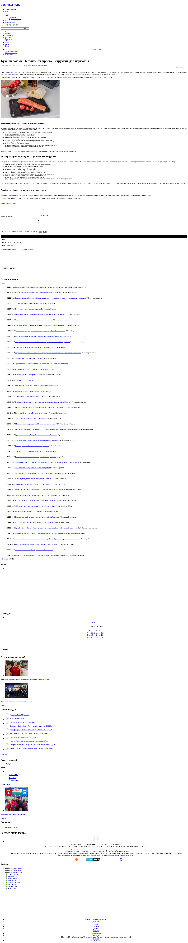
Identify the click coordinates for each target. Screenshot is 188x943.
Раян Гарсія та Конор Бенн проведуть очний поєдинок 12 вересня (37, 544)
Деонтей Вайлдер (14, 882)
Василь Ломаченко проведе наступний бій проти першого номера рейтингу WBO (42, 336)
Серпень (92, 622)
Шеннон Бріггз (13, 884)
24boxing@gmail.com (100, 919)
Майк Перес (12, 888)
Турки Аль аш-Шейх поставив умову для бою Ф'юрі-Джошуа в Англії (37, 500)
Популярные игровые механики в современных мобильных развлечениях (40, 407)
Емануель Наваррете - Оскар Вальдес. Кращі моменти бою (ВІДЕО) (32, 745)
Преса (7, 46)
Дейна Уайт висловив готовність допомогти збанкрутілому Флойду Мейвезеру (41, 555)
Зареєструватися (10, 9)
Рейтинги (96, 932)
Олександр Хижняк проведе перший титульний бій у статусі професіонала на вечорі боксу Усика (47, 325)
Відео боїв (8, 37)
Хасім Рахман (12, 876)
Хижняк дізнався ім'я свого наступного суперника (32, 446)
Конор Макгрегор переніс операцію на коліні (29, 369)
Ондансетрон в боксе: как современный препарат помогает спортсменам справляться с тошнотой (48, 353)
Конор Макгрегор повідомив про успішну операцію (32, 347)
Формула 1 (9, 827)
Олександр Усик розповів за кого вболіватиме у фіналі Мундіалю (37, 440)
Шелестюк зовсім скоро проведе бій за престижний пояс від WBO (37, 424)
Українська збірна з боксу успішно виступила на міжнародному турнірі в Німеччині (43, 402)
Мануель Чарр (17, 872)
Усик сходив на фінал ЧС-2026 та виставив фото (31, 418)
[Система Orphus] (30, 232)
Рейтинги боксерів (11, 53)
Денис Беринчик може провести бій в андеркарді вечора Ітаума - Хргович (40, 489)
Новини (7, 34)
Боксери (96, 930)
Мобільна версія (10, 22)
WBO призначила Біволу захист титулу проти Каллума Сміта (34, 506)
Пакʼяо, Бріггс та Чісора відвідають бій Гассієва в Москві (33, 495)
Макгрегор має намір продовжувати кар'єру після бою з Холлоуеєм (36, 517)
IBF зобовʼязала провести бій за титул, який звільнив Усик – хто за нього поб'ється (42, 533)
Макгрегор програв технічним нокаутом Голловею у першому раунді (38, 457)
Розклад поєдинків (96, 49)
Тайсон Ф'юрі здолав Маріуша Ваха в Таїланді (30, 396)
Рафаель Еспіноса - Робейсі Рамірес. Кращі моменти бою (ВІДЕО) (32, 748)
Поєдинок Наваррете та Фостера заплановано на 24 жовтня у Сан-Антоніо (40, 314)
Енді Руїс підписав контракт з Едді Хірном (28, 511)
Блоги (7, 44)
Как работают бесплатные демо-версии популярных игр (34, 320)
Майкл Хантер (13, 874)
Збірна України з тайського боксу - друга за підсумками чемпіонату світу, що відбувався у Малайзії (47, 528)
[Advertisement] (94, 590)
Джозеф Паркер (13, 886)
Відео (96, 925)
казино (13, 774)
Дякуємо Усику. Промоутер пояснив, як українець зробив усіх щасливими (40, 331)
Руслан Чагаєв (17, 868)
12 (92, 633)
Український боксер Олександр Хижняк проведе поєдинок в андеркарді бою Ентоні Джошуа (46, 462)
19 (92, 635)
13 (94, 633)
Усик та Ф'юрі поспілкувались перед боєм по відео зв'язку (29, 741)
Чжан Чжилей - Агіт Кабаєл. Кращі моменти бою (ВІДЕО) (29, 733)
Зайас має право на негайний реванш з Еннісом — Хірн (34, 550)
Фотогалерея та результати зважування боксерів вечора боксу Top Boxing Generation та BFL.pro (25, 679)
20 (94, 635)
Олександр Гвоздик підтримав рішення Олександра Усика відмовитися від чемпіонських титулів (46, 539)
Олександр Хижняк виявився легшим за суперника (32, 391)
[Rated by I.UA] (89, 916)
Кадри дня (8, 39)
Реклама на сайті (96, 940)
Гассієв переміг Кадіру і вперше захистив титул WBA (33, 468)
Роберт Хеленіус (13, 878)
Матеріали (33, 65)
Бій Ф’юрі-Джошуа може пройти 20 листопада (30, 374)
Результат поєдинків (11, 51)
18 (89, 635)
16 (102, 633)
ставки (12, 777)
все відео (4, 754)
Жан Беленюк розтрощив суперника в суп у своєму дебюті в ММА (37, 473)
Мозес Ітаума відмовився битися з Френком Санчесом (33, 479)
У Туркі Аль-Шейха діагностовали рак (28, 303)
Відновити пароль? (15, 19)
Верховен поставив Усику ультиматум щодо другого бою (33, 364)
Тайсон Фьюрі (17, 870)
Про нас (96, 939)
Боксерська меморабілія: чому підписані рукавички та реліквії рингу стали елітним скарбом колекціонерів (50, 298)
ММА (7, 41)
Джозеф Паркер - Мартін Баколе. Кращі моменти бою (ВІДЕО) (31, 730)
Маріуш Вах (12, 880)
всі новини (4, 559)
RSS (6, 20)
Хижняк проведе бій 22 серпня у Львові (27, 358)
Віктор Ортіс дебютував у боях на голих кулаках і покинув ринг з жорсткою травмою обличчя (47, 429)
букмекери (13, 780)
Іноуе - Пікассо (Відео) (17, 718)
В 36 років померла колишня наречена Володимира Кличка (35, 309)
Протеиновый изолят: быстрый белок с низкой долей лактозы (36, 435)
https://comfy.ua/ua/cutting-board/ (10, 74)
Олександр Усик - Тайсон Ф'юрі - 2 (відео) (24, 737)
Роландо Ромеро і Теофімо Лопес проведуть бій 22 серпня (33, 522)
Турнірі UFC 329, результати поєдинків (28, 451)
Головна (7, 32)
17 (87, 635)
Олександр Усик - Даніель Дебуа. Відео (23, 722)
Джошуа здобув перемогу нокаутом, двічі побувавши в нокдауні (36, 385)
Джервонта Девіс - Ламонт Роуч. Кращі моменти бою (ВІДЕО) (31, 726)
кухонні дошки (11, 204)
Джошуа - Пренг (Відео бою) (24, 380)
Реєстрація (12, 17)
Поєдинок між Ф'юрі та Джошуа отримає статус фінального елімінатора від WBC (42, 287)
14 (97, 633)
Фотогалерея (9, 35)
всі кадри (4, 818)
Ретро (7, 42)
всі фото (3, 705)
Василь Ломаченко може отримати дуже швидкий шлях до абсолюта (38, 292)
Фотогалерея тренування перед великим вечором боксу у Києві (16, 701)
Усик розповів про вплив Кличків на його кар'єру (31, 413)
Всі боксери (9, 54)
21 (97, 635)
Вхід (6, 11)
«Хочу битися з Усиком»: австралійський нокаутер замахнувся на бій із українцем (42, 342)
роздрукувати (42, 65)
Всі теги (96, 935)
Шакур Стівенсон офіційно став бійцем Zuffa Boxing (32, 484)
